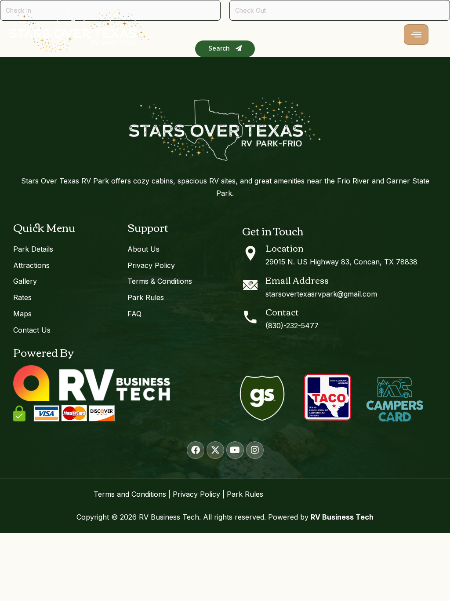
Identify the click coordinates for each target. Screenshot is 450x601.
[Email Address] (250, 285)
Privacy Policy (196, 494)
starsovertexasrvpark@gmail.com (321, 294)
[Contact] (250, 317)
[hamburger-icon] (416, 34)
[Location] (250, 253)
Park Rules (245, 494)
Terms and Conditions (130, 494)
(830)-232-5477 (292, 325)
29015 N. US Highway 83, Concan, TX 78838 (341, 261)
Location (284, 247)
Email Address (297, 279)
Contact (282, 311)
